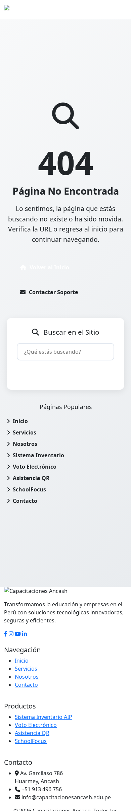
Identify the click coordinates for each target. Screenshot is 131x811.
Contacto (25, 500)
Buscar (70, 372)
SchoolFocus (29, 489)
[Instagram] (11, 633)
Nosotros (25, 444)
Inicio (20, 421)
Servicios (24, 432)
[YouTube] (18, 633)
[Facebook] (5, 633)
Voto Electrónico (34, 466)
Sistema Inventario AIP (43, 717)
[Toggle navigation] (117, 9)
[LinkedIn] (24, 633)
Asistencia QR (31, 478)
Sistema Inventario (38, 455)
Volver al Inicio (49, 267)
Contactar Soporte (53, 292)
